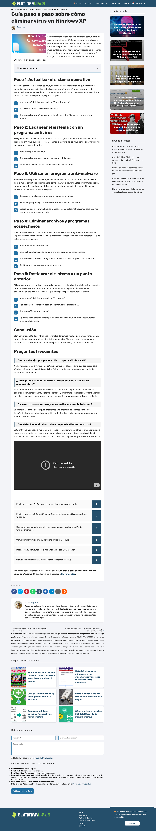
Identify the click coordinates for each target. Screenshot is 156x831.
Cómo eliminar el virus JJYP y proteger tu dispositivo (30, 630)
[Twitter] (20, 591)
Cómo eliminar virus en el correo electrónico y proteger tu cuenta (83, 630)
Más (125, 3)
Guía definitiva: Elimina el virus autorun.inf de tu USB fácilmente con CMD (128, 160)
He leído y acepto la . (33, 758)
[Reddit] (64, 591)
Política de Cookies (86, 818)
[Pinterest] (26, 591)
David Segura (21, 27)
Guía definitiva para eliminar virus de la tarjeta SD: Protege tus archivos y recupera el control (128, 181)
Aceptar (132, 823)
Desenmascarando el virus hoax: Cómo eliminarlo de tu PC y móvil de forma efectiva (127, 149)
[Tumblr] (39, 591)
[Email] (58, 591)
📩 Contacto (137, 3)
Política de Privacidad (42, 758)
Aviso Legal (83, 815)
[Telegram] (51, 591)
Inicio (81, 813)
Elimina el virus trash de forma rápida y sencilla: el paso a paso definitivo (128, 190)
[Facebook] (14, 591)
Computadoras (101, 3)
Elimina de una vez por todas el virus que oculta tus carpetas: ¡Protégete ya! (128, 171)
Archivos (87, 3)
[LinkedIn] (45, 591)
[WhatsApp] (33, 591)
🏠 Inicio (77, 3)
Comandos (115, 3)
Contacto (82, 826)
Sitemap (82, 823)
